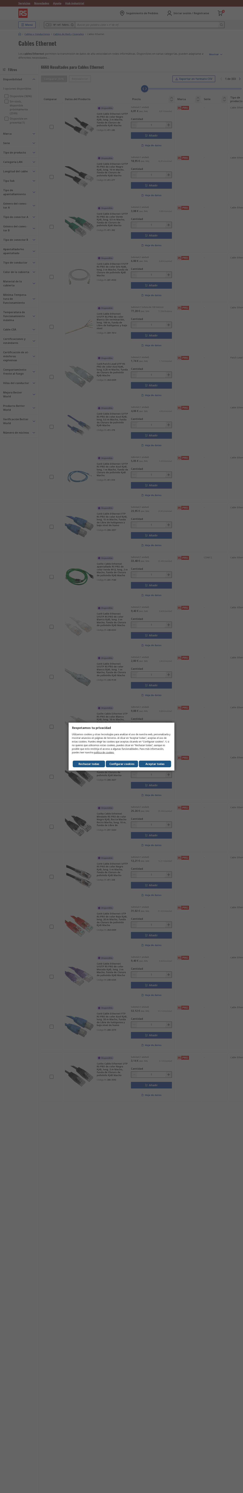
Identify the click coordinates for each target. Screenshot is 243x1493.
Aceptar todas (154, 764)
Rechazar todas (89, 764)
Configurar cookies (121, 764)
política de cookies (104, 752)
